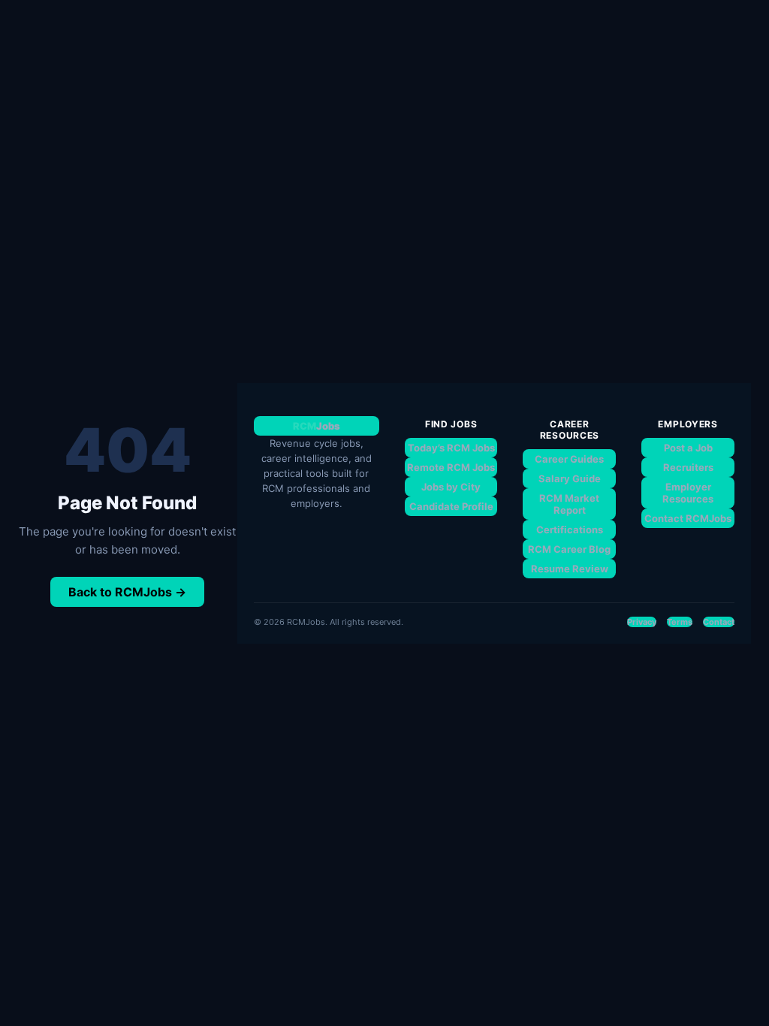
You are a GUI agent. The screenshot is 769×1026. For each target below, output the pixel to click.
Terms (679, 622)
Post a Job (688, 448)
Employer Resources (687, 493)
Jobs (316, 426)
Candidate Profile (451, 506)
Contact (718, 622)
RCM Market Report (569, 504)
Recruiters (688, 467)
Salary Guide (569, 478)
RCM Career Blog (569, 549)
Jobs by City (451, 487)
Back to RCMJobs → (127, 591)
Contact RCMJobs (687, 518)
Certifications (569, 530)
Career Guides (569, 459)
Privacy (641, 622)
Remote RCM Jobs (451, 467)
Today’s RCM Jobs (451, 448)
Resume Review (569, 569)
